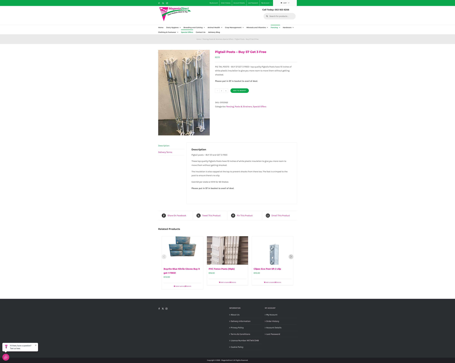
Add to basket (239, 90)
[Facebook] (159, 309)
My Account (271, 314)
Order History (272, 321)
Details (189, 286)
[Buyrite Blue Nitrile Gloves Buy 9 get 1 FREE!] (182, 250)
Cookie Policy (237, 347)
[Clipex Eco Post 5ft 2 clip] (272, 250)
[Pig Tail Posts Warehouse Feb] (185, 92)
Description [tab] (163, 145)
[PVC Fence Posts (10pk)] (227, 250)
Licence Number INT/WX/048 (245, 340)
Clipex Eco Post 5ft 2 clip (267, 269)
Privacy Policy (237, 327)
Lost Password (273, 334)
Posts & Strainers (243, 106)
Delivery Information (240, 321)
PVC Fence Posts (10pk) (222, 269)
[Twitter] (163, 309)
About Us (235, 314)
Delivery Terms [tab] (165, 152)
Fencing (230, 106)
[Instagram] (166, 309)
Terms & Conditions (240, 334)
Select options (180, 286)
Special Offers (259, 106)
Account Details (273, 327)
